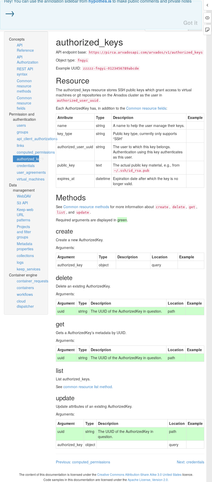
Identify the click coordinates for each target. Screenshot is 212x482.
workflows (25, 294)
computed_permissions (28, 152)
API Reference (25, 47)
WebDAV (24, 196)
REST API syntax (25, 71)
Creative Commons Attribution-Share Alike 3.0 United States (139, 474)
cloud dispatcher (25, 303)
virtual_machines (28, 179)
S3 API (22, 202)
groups (22, 131)
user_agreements (28, 172)
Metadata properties (25, 246)
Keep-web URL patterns (25, 214)
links (20, 145)
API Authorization (27, 59)
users (21, 125)
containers (25, 287)
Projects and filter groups (24, 231)
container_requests (28, 280)
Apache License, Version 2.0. (148, 479)
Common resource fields (24, 103)
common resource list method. (88, 386)
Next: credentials (190, 461)
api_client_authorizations (28, 138)
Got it (190, 22)
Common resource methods (24, 86)
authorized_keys (28, 158)
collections (25, 255)
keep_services (28, 269)
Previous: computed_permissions (83, 461)
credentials (26, 165)
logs (20, 262)
